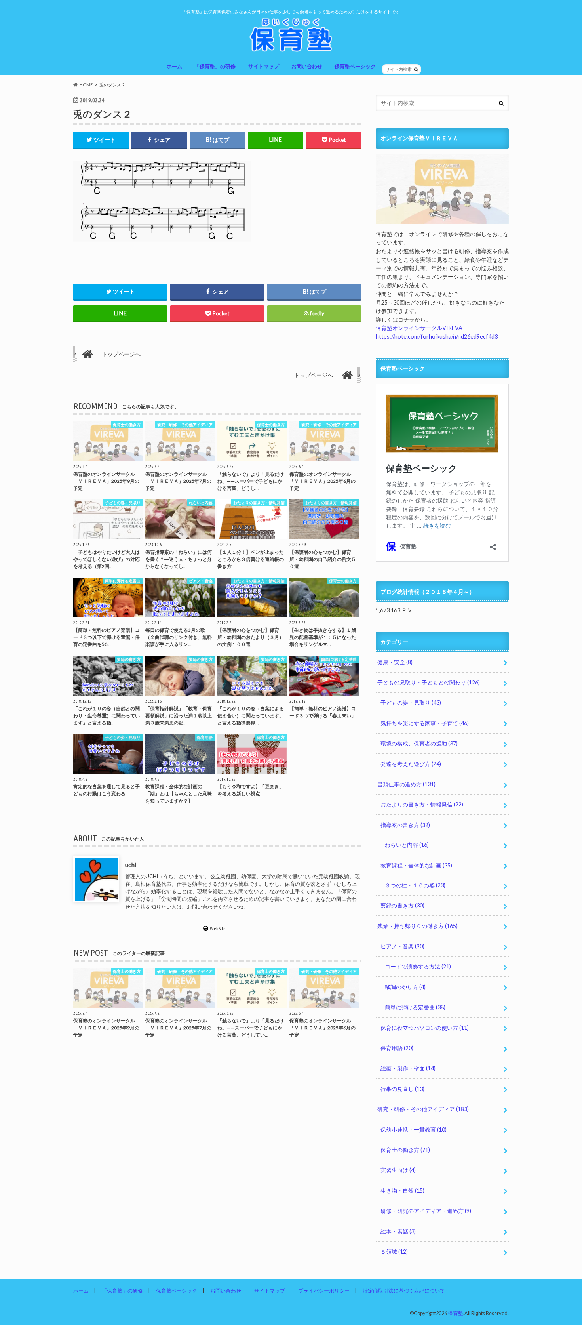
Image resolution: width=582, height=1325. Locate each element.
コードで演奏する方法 (418, 966)
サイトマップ (263, 66)
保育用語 (396, 1048)
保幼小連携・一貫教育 (413, 1129)
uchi (130, 864)
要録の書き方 (402, 905)
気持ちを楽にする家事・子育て (424, 723)
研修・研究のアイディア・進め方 (425, 1210)
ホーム (174, 66)
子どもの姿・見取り (410, 702)
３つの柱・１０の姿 (415, 885)
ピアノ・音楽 (402, 946)
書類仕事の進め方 (406, 784)
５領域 (394, 1251)
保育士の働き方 (405, 1149)
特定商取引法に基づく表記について (404, 1290)
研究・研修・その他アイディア (423, 1109)
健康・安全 (395, 662)
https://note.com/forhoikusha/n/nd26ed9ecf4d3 (437, 336)
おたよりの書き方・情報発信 (421, 804)
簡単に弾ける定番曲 (415, 1007)
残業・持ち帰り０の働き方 (417, 926)
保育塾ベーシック (355, 66)
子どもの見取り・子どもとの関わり (428, 682)
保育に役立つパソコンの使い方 (424, 1027)
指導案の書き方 (405, 825)
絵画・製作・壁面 (408, 1068)
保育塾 (455, 1313)
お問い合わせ (306, 66)
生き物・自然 (402, 1190)
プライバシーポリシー (324, 1290)
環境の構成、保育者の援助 (419, 743)
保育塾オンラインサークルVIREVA (419, 327)
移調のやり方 (405, 987)
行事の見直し (402, 1088)
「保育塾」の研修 (215, 66)
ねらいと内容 (407, 844)
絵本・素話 (398, 1231)
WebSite (218, 928)
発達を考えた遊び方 (410, 764)
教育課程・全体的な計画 (416, 865)
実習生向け (398, 1170)
